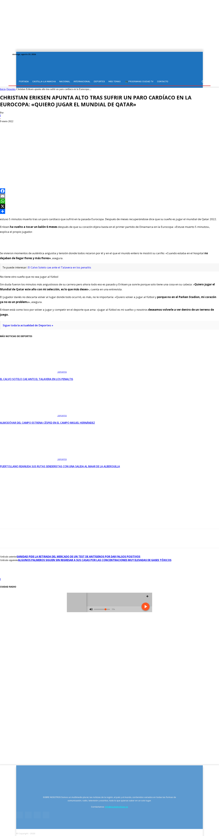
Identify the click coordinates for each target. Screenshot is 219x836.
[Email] (109, 196)
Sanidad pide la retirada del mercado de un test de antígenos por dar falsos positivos (78, 556)
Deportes (11, 89)
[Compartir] (109, 211)
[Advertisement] (109, 146)
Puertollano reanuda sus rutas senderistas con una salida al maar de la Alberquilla (60, 466)
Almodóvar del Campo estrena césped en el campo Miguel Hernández (47, 422)
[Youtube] (205, 54)
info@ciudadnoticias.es (116, 807)
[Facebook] (193, 54)
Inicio (3, 89)
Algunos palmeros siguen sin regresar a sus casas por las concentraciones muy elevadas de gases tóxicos (94, 560)
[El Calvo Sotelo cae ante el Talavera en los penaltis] (29, 371)
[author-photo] (7, 576)
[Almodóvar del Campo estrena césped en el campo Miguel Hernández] (29, 415)
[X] (201, 54)
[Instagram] (197, 54)
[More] (40, 174)
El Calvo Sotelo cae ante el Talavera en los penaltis (59, 267)
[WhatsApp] (28, 174)
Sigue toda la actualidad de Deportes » (28, 325)
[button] (203, 81)
